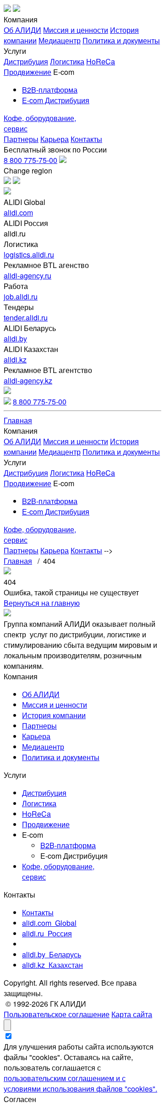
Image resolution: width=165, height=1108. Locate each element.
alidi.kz (15, 359)
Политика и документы (121, 40)
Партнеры (21, 139)
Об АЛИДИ (22, 30)
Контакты (86, 139)
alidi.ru (47, 933)
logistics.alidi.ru (29, 254)
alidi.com (18, 212)
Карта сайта (131, 1014)
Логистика (67, 61)
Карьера (54, 139)
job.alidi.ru (21, 296)
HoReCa (100, 61)
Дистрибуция (26, 61)
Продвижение (27, 72)
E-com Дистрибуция (55, 100)
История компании (54, 715)
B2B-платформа (49, 89)
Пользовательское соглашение (57, 1014)
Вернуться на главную (42, 603)
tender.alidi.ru (26, 317)
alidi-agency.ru (27, 275)
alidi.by (15, 338)
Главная (18, 420)
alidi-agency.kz (28, 380)
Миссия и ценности (75, 30)
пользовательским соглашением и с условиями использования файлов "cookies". (80, 1083)
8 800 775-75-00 (30, 160)
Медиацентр (59, 40)
